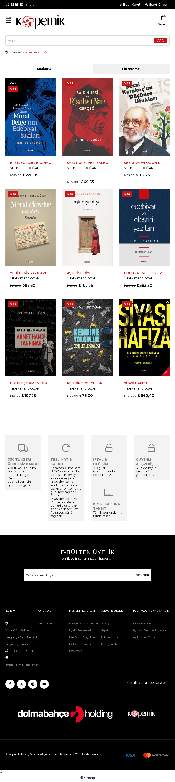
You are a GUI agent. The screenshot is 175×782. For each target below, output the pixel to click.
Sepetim (106, 630)
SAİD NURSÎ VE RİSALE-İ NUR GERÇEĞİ (87, 163)
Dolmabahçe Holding (44, 754)
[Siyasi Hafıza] (144, 337)
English (30, 4)
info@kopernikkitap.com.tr (21, 664)
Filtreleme (131, 69)
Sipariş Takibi (109, 644)
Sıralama (44, 69)
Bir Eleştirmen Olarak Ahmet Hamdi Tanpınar (30, 383)
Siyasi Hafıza (136, 383)
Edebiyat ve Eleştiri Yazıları (144, 273)
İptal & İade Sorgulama (82, 637)
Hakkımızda (44, 623)
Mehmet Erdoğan (24, 168)
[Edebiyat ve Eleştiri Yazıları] (144, 227)
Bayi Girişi (157, 4)
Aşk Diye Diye (79, 273)
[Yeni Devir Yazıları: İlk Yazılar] (30, 227)
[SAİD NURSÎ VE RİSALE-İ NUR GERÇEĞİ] (87, 117)
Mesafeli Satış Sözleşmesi (84, 623)
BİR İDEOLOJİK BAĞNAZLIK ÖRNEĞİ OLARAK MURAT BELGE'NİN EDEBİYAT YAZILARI (30, 163)
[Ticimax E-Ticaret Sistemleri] (88, 778)
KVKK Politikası (142, 623)
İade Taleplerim (110, 637)
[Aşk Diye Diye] (87, 227)
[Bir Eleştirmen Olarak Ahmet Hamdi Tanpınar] (30, 337)
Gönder (142, 575)
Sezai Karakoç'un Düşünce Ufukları (144, 163)
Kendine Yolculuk (84, 383)
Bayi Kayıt (131, 4)
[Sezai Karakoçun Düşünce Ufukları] (144, 117)
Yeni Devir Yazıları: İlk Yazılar (30, 273)
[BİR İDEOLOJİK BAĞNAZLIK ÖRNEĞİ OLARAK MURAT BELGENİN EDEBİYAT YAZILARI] (30, 117)
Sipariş (105, 623)
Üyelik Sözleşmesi (80, 630)
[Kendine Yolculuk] (87, 337)
